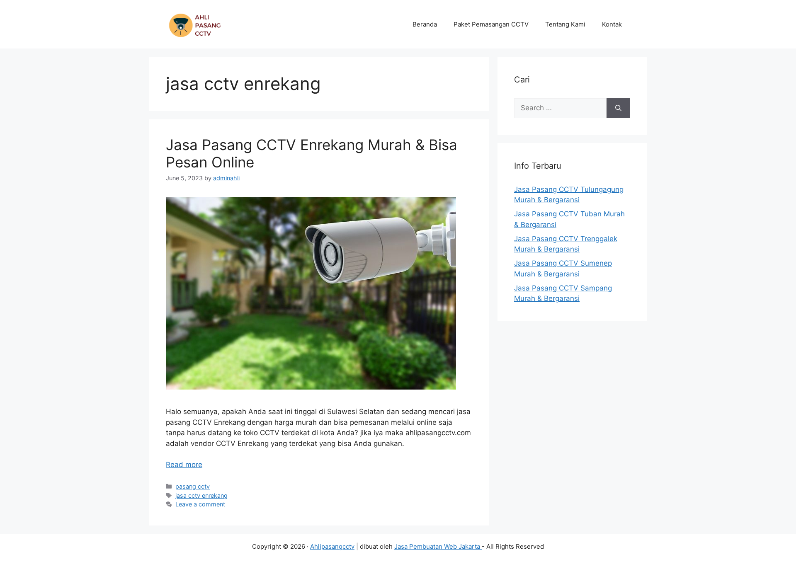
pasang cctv (192, 486)
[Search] (618, 108)
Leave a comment (200, 504)
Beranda (425, 24)
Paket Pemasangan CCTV (491, 24)
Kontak (612, 24)
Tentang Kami (565, 24)
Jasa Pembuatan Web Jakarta (438, 546)
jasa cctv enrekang (201, 495)
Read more (184, 464)
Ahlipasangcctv (332, 546)
